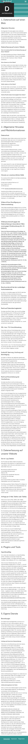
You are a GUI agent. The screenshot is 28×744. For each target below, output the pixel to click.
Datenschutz (6, 739)
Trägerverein (21, 739)
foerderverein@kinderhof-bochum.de (13, 188)
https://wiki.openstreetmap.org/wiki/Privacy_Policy (13, 597)
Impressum (14, 739)
